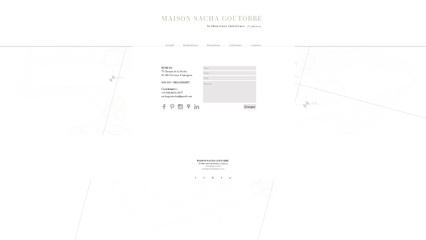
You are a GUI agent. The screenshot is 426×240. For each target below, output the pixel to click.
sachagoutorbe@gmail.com (176, 96)
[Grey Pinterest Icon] (172, 106)
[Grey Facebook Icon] (164, 106)
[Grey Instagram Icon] (180, 106)
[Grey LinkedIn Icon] (196, 106)
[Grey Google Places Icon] (188, 106)
